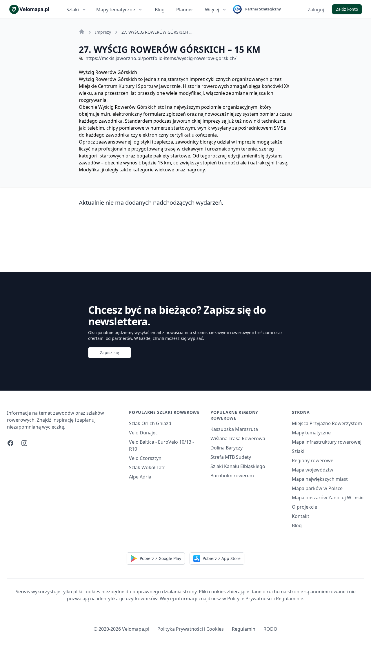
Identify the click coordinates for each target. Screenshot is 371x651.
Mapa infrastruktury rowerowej (326, 442)
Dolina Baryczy (226, 448)
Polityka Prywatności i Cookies (190, 629)
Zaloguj (316, 9)
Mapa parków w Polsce (317, 488)
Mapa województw (312, 470)
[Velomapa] (82, 32)
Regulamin (243, 629)
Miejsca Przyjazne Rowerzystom (327, 423)
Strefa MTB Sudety (230, 457)
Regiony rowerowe (312, 460)
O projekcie (304, 507)
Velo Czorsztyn (145, 458)
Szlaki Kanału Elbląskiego (237, 466)
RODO (270, 629)
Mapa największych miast (320, 479)
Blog (160, 9)
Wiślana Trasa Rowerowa (237, 438)
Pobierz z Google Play (160, 558)
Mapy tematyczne (115, 9)
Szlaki (72, 9)
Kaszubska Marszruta (234, 429)
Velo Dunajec (143, 432)
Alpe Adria (140, 477)
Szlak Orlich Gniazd (150, 423)
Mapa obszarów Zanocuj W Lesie (327, 497)
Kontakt (300, 516)
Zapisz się (109, 352)
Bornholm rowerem (232, 475)
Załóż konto (347, 9)
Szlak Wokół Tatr (147, 467)
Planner (184, 9)
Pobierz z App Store (222, 558)
